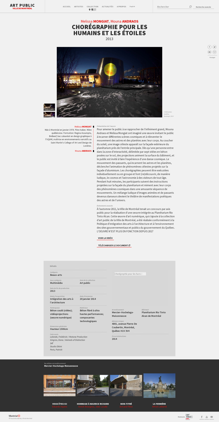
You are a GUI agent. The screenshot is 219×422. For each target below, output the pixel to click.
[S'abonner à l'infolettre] (211, 416)
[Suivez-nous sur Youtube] (206, 416)
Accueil (67, 6)
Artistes (78, 6)
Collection (92, 6)
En (132, 6)
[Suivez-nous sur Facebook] (201, 416)
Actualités (107, 6)
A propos (121, 6)
